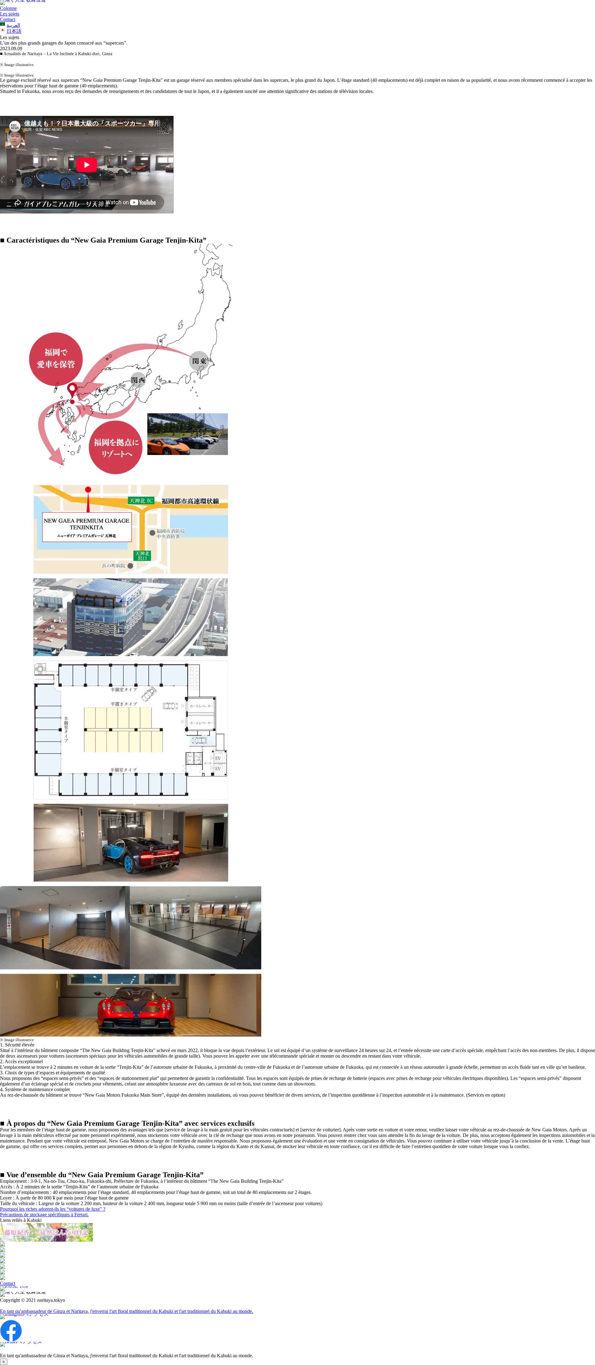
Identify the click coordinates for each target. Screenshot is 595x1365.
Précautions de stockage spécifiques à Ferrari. (44, 1214)
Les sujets (9, 13)
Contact (7, 19)
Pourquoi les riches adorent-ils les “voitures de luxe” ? (52, 1209)
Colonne (8, 8)
